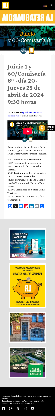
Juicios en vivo (13, 116)
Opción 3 (47, 134)
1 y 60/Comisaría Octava (32, 112)
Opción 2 (47, 133)
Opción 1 (47, 132)
